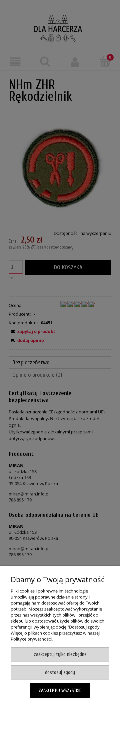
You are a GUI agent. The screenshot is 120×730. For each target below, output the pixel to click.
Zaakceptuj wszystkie (60, 690)
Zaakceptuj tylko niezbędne (60, 654)
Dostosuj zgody (60, 672)
